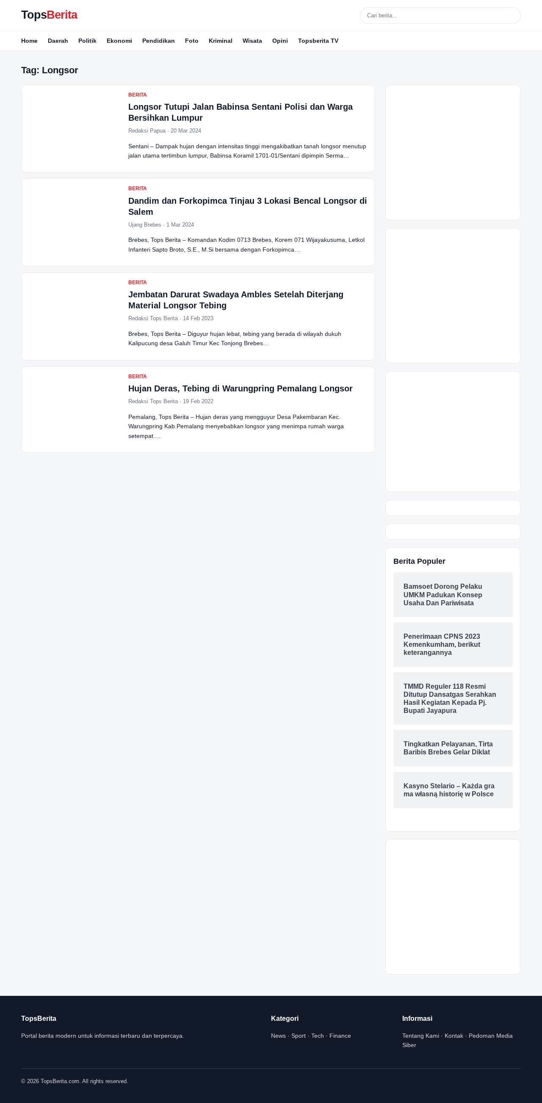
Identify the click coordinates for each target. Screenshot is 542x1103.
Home (29, 40)
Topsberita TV (318, 40)
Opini (280, 40)
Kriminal (220, 40)
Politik (87, 40)
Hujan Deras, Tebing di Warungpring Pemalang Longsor (240, 388)
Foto (192, 40)
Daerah (58, 40)
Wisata (252, 40)
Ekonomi (119, 40)
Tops (49, 14)
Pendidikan (158, 40)
